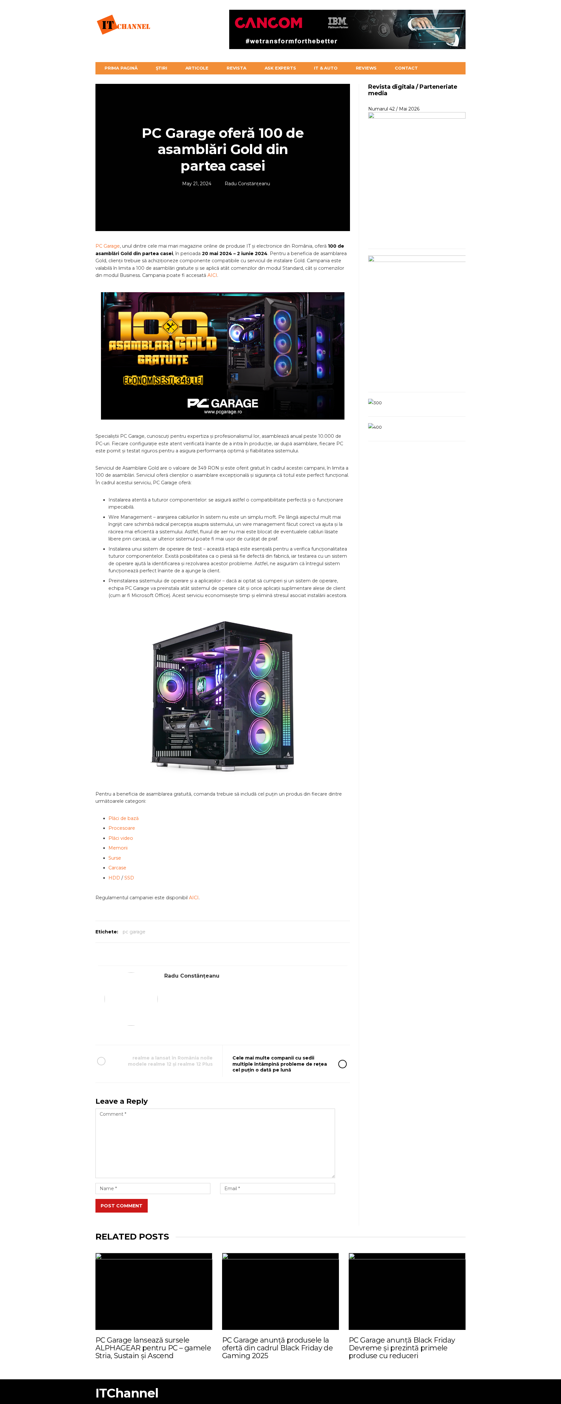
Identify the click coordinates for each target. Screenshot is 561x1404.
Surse (114, 858)
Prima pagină (121, 68)
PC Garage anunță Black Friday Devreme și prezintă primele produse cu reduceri (402, 1348)
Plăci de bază (123, 818)
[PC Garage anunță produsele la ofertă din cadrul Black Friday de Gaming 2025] (280, 1291)
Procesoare (121, 828)
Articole (196, 68)
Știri (161, 68)
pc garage (134, 932)
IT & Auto (325, 68)
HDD (114, 878)
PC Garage (107, 246)
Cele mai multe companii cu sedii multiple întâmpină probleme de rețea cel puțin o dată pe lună (279, 1063)
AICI (212, 275)
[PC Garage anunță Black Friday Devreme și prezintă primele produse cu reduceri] (407, 1291)
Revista (236, 68)
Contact (406, 68)
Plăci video (120, 838)
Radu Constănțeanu (247, 184)
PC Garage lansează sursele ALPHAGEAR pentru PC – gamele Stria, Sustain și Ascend (153, 1348)
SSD (129, 878)
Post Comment (122, 1206)
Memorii (118, 848)
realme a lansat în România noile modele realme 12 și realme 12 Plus (170, 1061)
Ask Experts (280, 68)
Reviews (366, 68)
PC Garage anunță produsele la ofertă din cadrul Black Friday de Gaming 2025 (277, 1348)
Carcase (117, 868)
